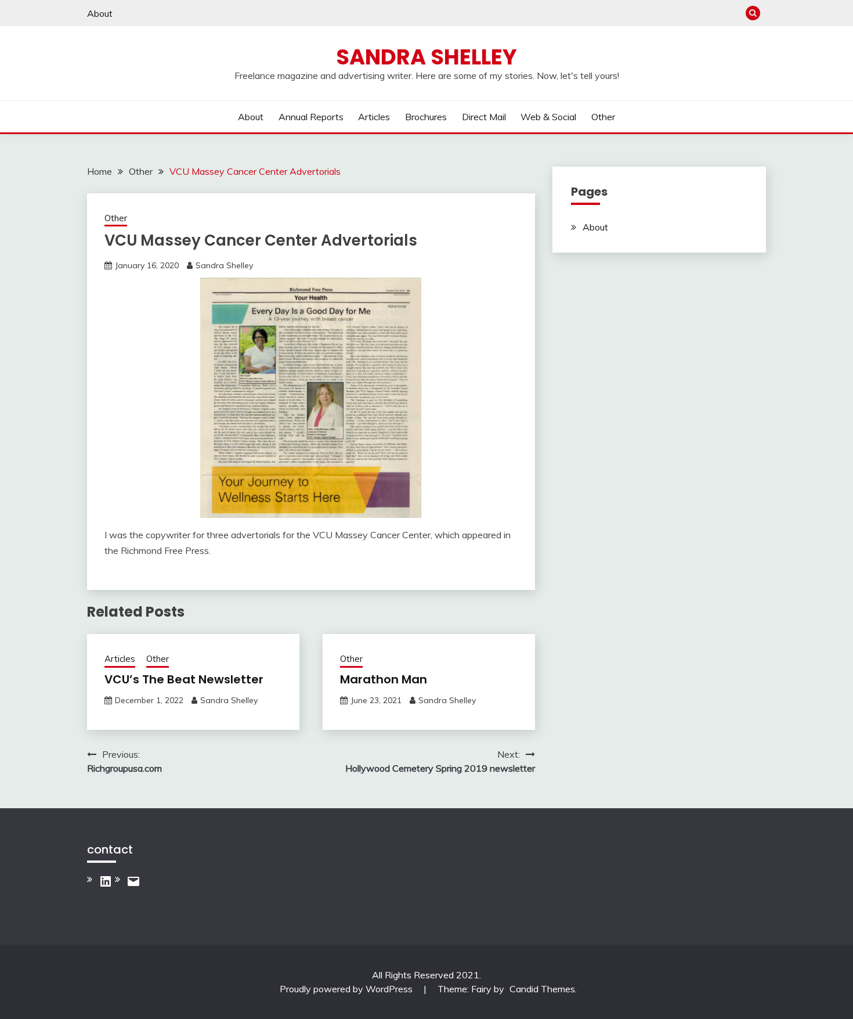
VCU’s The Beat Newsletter (183, 679)
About (100, 13)
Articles (374, 117)
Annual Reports (311, 117)
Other (603, 117)
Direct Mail (484, 117)
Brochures (426, 117)
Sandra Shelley (426, 57)
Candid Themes (542, 989)
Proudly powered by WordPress (347, 989)
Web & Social (548, 117)
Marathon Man (383, 679)
